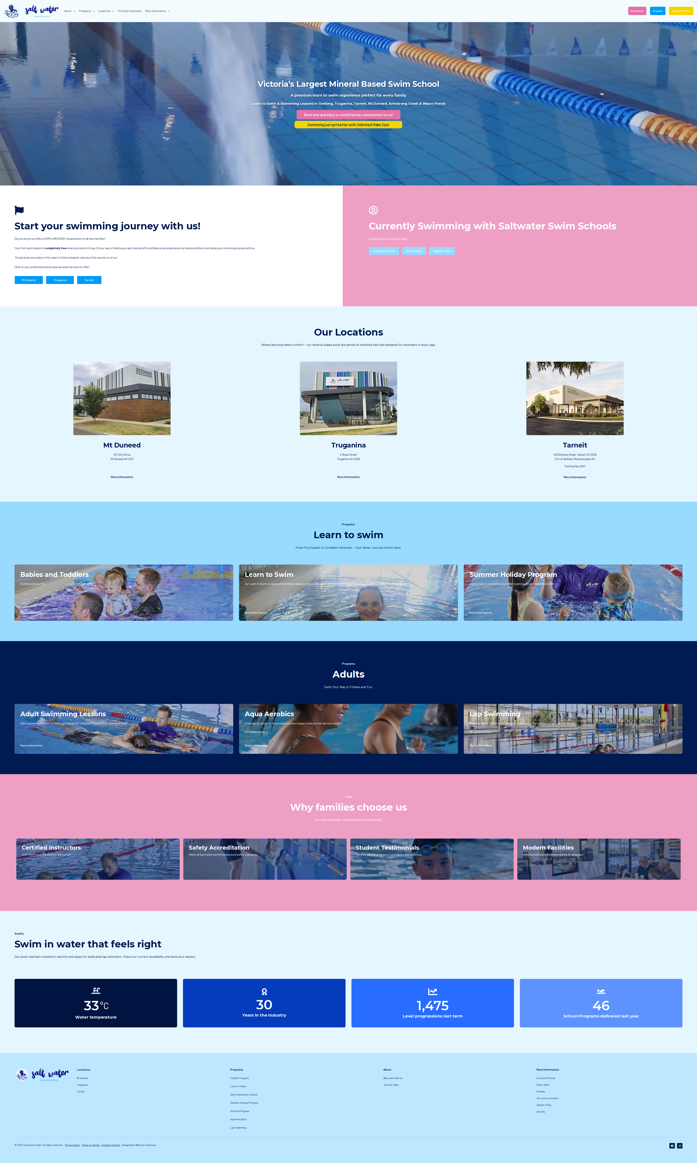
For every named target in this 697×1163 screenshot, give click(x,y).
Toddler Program (239, 1078)
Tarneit (81, 1091)
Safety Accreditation (219, 847)
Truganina (82, 1084)
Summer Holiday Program (244, 1102)
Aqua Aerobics (238, 1119)
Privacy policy (72, 1144)
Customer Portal (546, 1078)
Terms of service (91, 1144)
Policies (541, 1091)
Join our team (391, 1084)
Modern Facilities (548, 847)
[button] (73, 11)
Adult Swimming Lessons (244, 1094)
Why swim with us (392, 1078)
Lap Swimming (238, 1127)
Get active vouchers (548, 1098)
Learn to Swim (238, 1086)
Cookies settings (110, 1144)
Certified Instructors (51, 847)
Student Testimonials (387, 847)
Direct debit (543, 1084)
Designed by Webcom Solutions (139, 1144)
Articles (541, 1111)
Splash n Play (544, 1104)
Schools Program (239, 1111)
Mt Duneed (82, 1078)
